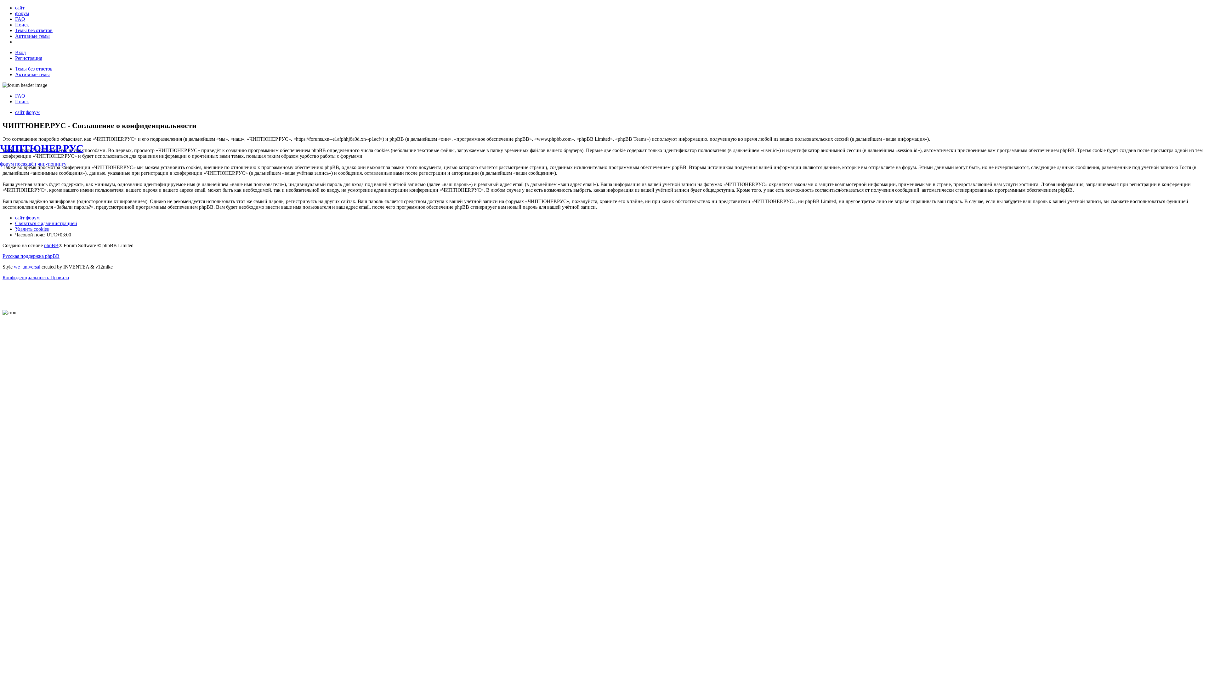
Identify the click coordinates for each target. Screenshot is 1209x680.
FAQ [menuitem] (20, 96)
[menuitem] (20, 7)
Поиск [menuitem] (22, 101)
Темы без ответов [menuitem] (34, 68)
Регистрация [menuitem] (28, 58)
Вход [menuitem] (20, 52)
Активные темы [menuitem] (32, 74)
